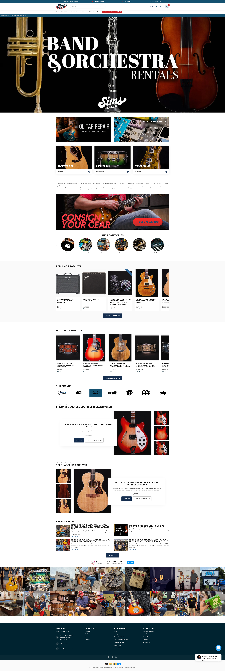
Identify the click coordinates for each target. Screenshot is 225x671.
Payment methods (119, 637)
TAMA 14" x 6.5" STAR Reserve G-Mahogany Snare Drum (65, 365)
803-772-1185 (64, 644)
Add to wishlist (93, 440)
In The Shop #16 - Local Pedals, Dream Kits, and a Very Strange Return (90, 541)
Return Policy (117, 648)
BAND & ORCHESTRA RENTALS (112, 12)
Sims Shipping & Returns (121, 639)
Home (57, 12)
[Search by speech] (100, 6)
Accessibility (117, 645)
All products (146, 642)
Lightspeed (114, 667)
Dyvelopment (132, 667)
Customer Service (119, 642)
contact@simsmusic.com (66, 649)
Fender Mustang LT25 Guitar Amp (91, 300)
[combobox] (87, 6)
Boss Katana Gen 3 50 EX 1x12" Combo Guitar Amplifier (66, 301)
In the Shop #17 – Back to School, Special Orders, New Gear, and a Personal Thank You (90, 527)
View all (111, 555)
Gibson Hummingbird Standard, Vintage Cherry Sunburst (93, 365)
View (77, 440)
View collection (111, 315)
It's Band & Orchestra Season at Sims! (147, 526)
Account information (148, 631)
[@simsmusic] (93, 562)
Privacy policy (117, 634)
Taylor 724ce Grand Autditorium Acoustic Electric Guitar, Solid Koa (120, 365)
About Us (83, 12)
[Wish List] (161, 6)
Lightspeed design (123, 667)
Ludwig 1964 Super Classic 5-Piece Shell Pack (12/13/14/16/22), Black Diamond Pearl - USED (120, 302)
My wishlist (146, 637)
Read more (74, 537)
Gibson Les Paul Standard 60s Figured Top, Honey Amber (146, 301)
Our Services (73, 12)
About (115, 631)
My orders (145, 634)
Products (64, 12)
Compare (145, 639)
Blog (98, 12)
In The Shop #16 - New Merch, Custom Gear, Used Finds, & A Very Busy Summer (148, 541)
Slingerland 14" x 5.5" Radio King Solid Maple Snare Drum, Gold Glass (145, 365)
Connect (91, 12)
